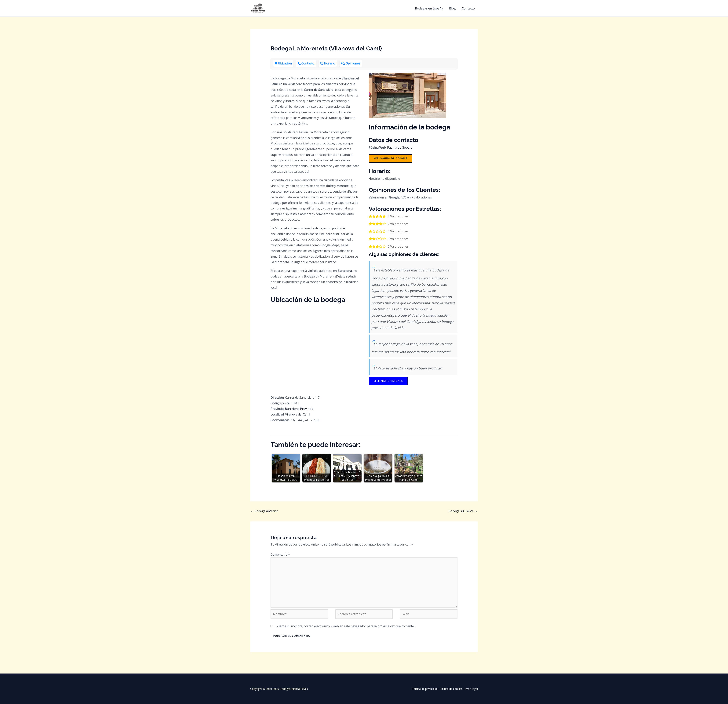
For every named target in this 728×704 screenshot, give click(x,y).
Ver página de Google (390, 158)
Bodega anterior (264, 511)
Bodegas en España (429, 8)
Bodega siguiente (463, 511)
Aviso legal (471, 689)
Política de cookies (451, 689)
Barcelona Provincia (299, 409)
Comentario (280, 554)
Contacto (468, 8)
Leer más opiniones (388, 381)
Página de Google (399, 147)
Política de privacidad (425, 689)
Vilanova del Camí (297, 414)
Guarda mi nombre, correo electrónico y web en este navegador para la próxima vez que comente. (345, 626)
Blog (452, 8)
